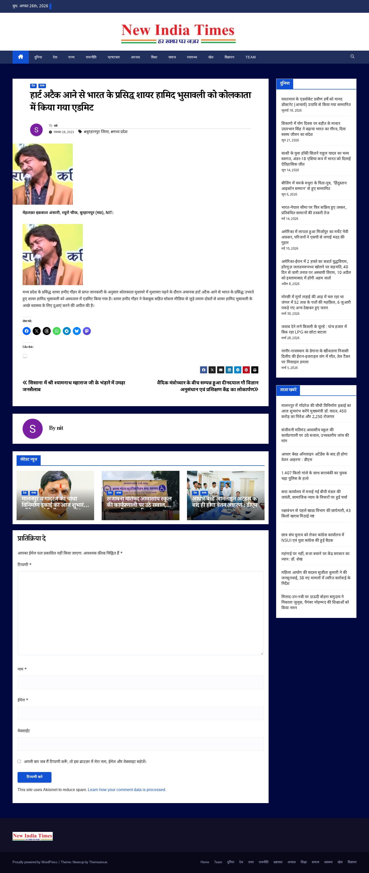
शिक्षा (154, 57)
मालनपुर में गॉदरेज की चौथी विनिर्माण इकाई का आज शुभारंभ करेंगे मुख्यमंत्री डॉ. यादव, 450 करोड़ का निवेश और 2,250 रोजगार (316, 411)
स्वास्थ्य (192, 57)
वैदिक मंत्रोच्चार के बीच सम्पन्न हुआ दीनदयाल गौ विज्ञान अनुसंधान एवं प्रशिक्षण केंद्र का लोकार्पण (208, 386)
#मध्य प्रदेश (119, 132)
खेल (211, 57)
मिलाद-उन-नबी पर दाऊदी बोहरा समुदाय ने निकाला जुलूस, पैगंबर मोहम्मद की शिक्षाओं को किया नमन (315, 603)
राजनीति (91, 57)
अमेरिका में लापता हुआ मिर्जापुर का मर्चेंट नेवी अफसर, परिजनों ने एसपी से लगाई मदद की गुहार (314, 238)
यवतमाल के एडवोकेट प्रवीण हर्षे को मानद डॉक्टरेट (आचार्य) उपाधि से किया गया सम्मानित (316, 102)
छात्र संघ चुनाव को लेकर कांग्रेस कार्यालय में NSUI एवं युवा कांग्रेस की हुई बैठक (312, 538)
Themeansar (98, 862)
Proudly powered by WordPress (35, 862)
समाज (172, 57)
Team (250, 57)
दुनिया (38, 57)
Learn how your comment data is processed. (127, 790)
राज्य (71, 57)
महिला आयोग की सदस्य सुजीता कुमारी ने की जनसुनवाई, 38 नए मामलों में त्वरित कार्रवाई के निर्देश (315, 578)
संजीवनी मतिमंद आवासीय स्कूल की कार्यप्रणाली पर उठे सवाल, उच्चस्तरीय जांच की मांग (139, 506)
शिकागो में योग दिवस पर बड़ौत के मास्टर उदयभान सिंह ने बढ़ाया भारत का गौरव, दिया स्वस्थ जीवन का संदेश (313, 129)
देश (55, 57)
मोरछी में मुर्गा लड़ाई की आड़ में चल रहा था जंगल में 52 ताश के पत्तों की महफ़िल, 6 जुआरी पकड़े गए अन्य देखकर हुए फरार (316, 303)
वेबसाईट (24, 731)
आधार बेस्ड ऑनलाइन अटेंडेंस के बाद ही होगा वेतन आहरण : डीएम (224, 503)
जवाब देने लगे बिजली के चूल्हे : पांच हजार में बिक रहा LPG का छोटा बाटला (314, 329)
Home (205, 862)
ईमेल (23, 700)
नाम (22, 669)
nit (56, 126)
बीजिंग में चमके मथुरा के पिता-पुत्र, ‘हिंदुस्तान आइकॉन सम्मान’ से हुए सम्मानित (314, 186)
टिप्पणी (25, 565)
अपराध (135, 57)
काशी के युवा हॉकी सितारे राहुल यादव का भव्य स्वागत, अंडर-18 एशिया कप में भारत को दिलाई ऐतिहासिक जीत (316, 159)
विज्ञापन (229, 57)
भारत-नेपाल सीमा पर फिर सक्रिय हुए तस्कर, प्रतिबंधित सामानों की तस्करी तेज (313, 210)
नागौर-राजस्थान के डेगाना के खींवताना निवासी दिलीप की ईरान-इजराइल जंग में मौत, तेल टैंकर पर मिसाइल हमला (315, 357)
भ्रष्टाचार (114, 57)
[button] (352, 57)
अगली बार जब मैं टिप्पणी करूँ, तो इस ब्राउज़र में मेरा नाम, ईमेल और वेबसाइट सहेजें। (85, 762)
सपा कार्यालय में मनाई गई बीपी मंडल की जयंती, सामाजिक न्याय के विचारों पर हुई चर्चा (314, 495)
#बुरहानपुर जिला (96, 132)
